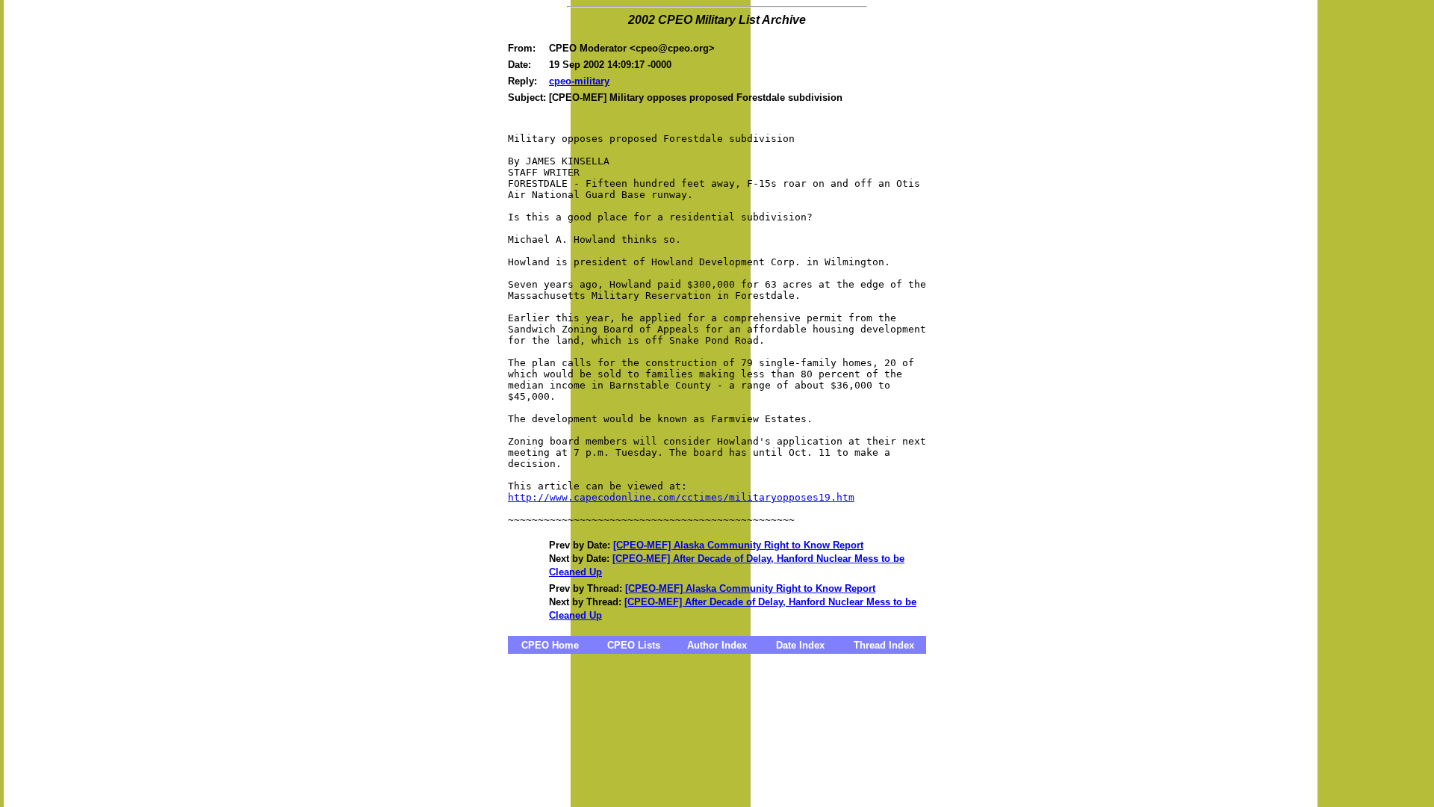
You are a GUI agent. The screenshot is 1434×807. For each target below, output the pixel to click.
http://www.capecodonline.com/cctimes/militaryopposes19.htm (681, 497)
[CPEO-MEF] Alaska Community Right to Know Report (738, 545)
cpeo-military (579, 81)
